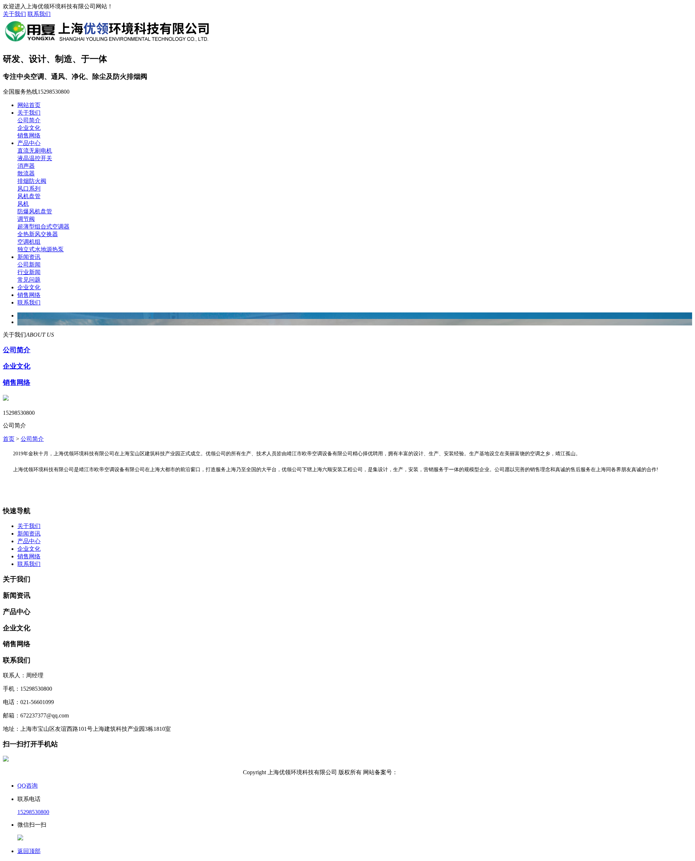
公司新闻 (29, 264)
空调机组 (29, 242)
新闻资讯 (29, 257)
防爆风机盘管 (34, 211)
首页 (8, 439)
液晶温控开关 (34, 158)
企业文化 (29, 128)
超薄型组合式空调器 (43, 226)
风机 (23, 204)
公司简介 (29, 120)
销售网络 (29, 135)
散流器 (26, 173)
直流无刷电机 (34, 151)
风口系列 (29, 189)
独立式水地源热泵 (40, 249)
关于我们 (14, 14)
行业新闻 (29, 272)
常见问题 (29, 280)
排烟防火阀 (31, 181)
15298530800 (33, 812)
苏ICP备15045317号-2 (425, 772)
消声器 (26, 166)
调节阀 (26, 219)
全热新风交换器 (37, 234)
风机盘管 (29, 196)
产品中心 (29, 143)
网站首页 (29, 105)
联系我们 (39, 14)
